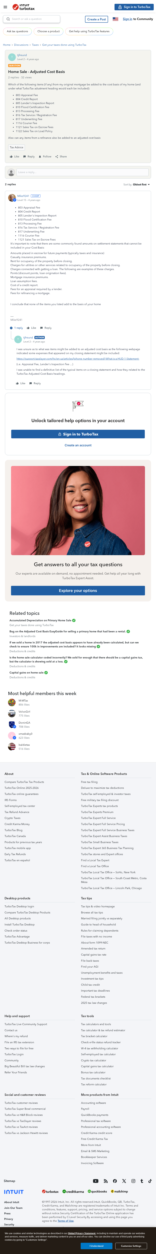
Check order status (16, 930)
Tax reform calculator (94, 1084)
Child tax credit (90, 984)
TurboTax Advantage (17, 936)
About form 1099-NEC (94, 942)
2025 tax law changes (94, 1003)
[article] (78, 262)
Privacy (8, 1219)
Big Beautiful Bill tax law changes (25, 1066)
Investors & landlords (22, 636)
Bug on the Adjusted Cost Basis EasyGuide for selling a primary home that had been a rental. (68, 631)
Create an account (78, 445)
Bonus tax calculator (93, 1072)
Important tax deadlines (95, 990)
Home (6, 45)
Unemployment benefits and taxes (102, 972)
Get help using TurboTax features (89, 31)
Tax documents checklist (96, 1078)
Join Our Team (13, 1208)
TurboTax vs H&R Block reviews (24, 1115)
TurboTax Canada (15, 836)
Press (7, 1213)
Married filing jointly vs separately (101, 918)
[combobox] (31, 19)
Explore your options (78, 590)
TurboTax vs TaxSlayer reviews (23, 1121)
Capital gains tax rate (93, 954)
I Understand (96, 1246)
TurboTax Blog (13, 830)
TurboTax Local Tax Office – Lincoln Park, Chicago (111, 888)
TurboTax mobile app (18, 848)
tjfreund (22, 55)
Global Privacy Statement (82, 1233)
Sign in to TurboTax (80, 434)
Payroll (85, 1108)
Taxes (35, 45)
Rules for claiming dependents (99, 930)
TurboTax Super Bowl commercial (25, 1108)
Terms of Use (66, 1221)
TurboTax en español (17, 860)
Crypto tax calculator (93, 1060)
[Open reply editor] (78, 172)
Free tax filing (89, 782)
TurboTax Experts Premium (97, 812)
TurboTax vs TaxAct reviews (21, 1127)
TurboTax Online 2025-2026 (22, 788)
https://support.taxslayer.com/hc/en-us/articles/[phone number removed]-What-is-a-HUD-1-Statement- (78, 358)
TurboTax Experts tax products (99, 806)
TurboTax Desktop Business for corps (27, 942)
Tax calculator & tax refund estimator (103, 1030)
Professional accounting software (101, 1127)
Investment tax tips (92, 978)
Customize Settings (131, 1246)
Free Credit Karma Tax (94, 1139)
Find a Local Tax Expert (95, 860)
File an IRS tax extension (19, 1042)
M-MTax (23, 700)
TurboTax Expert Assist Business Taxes (104, 836)
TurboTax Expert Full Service (98, 818)
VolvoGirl (24, 711)
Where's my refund (16, 1036)
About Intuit (11, 1202)
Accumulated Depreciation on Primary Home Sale (40, 620)
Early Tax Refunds (15, 854)
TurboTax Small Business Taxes (99, 842)
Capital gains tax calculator (97, 1066)
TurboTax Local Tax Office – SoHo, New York (108, 872)
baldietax (24, 744)
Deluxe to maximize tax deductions (102, 788)
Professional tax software (96, 1121)
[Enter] (6, 19)
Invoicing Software (92, 1163)
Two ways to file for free (19, 1048)
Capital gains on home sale (27, 672)
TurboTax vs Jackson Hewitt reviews (26, 1133)
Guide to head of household (98, 924)
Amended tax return (93, 948)
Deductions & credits (22, 651)
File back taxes (90, 960)
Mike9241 (23, 196)
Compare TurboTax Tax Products (24, 782)
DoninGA (24, 722)
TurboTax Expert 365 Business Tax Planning (107, 848)
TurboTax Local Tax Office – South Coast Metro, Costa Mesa (113, 880)
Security (9, 1224)
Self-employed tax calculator (98, 1054)
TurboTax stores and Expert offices (102, 854)
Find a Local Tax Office (95, 866)
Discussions (21, 45)
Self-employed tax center (20, 806)
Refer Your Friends (16, 1072)
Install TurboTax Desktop (20, 924)
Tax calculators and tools (96, 1024)
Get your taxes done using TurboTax (64, 45)
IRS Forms (11, 800)
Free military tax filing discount (100, 800)
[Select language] (115, 19)
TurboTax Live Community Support (26, 1024)
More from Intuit (91, 1145)
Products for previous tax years (23, 842)
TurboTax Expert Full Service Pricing (103, 824)
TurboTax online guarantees (21, 794)
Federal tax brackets (93, 996)
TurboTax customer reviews (21, 1103)
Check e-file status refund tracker (101, 1042)
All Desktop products (18, 918)
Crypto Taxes (12, 818)
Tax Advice (16, 147)
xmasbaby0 (25, 733)
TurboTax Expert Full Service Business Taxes (107, 830)
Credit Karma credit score (96, 1133)
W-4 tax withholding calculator (99, 1048)
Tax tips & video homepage (98, 906)
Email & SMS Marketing (95, 1151)
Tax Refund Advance (17, 812)
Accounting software (93, 1103)
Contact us (11, 1030)
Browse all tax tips (92, 912)
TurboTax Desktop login (19, 906)
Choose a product (48, 31)
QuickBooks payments (94, 1115)
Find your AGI (89, 966)
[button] (96, 19)
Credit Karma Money (17, 824)
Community (12, 1060)
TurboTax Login (14, 1054)
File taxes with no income (96, 936)
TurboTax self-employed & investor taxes (106, 794)
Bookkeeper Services (94, 1157)
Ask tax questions (17, 31)
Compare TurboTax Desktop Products (27, 912)
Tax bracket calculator (94, 1036)
